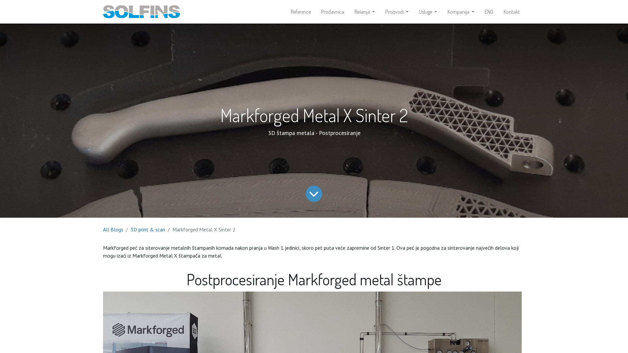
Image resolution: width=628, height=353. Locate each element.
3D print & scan (148, 229)
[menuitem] (301, 11)
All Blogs (113, 229)
